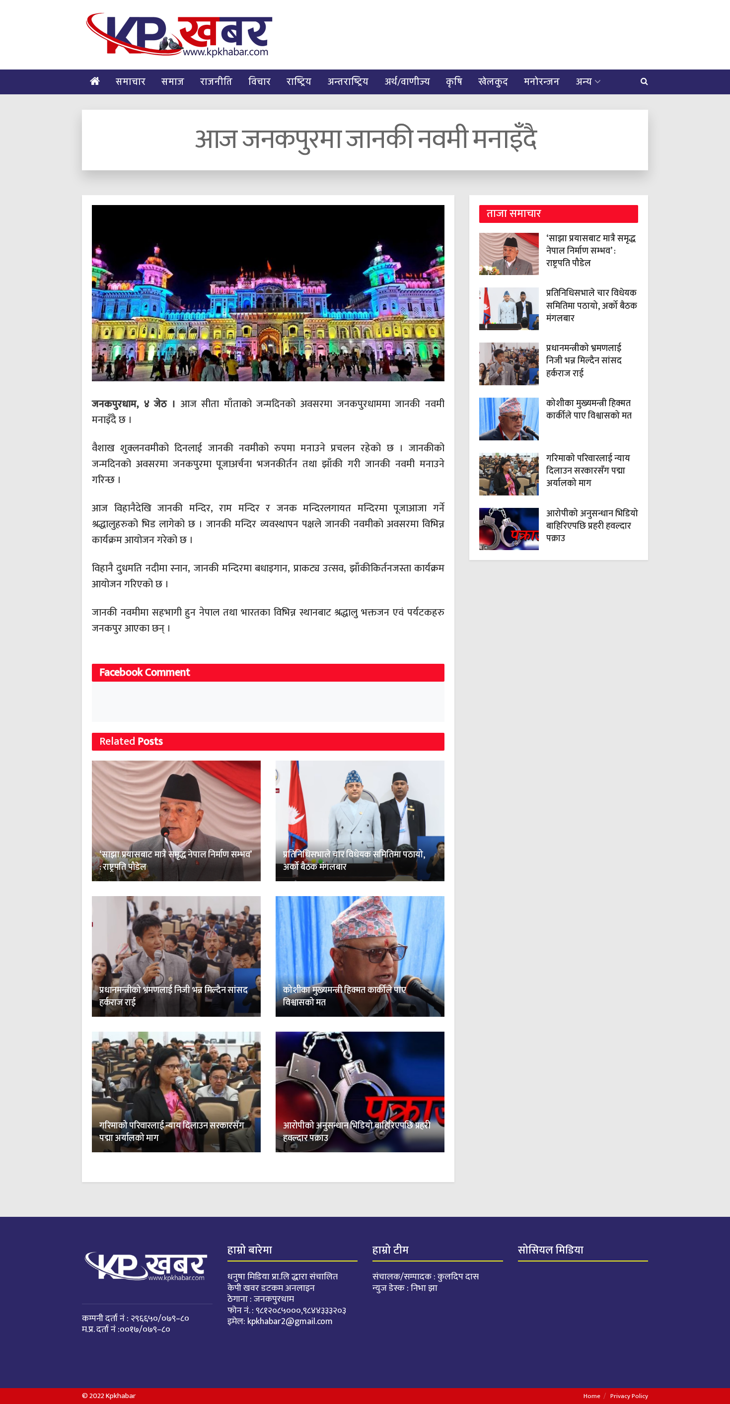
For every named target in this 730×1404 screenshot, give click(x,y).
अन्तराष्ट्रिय (347, 81)
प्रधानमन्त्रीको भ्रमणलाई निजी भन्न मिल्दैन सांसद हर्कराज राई (173, 996)
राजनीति (216, 81)
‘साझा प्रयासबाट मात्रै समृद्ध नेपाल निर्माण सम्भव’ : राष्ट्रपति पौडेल (175, 861)
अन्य (584, 81)
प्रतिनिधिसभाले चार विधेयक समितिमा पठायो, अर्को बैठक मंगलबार (354, 861)
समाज (172, 81)
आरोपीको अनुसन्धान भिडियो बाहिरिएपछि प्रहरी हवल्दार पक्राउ (357, 1132)
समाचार (131, 81)
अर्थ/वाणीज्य (407, 81)
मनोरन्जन (542, 81)
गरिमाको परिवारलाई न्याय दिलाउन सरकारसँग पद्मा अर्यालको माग (171, 1132)
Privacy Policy (629, 1396)
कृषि (454, 81)
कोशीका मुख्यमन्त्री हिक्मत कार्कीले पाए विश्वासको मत (344, 996)
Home (592, 1396)
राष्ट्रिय (299, 81)
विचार (259, 81)
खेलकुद (493, 81)
